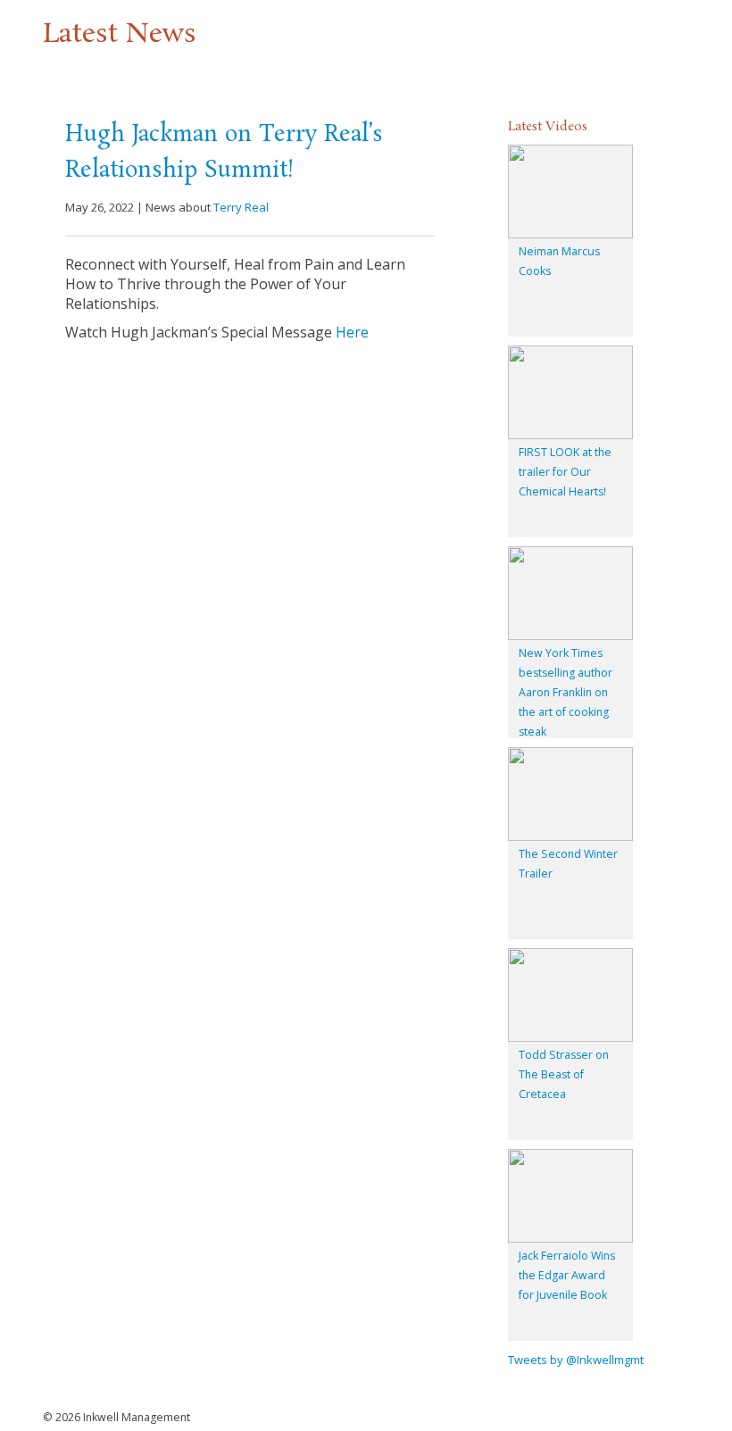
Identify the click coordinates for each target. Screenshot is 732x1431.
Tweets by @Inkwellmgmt (576, 1360)
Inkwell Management (136, 1417)
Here (352, 332)
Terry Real (241, 207)
